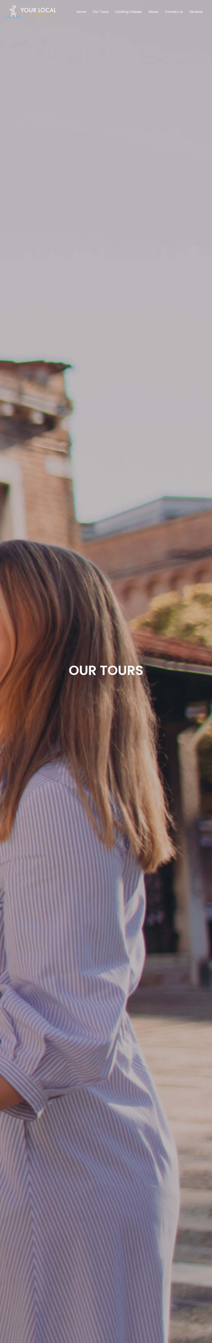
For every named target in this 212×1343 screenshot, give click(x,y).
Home (81, 11)
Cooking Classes (128, 11)
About (153, 11)
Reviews (196, 11)
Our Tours (101, 11)
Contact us (174, 11)
